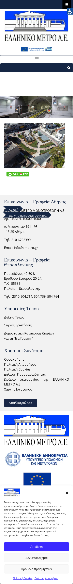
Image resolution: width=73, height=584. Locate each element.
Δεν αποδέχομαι (36, 558)
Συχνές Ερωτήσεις (18, 325)
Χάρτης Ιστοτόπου (18, 389)
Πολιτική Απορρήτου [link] (20, 364)
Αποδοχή (36, 546)
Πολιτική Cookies (22, 578)
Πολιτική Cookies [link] (17, 369)
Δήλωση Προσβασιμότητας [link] (25, 374)
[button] (67, 493)
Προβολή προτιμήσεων (36, 569)
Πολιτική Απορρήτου (46, 578)
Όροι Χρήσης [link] (14, 359)
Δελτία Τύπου (14, 317)
